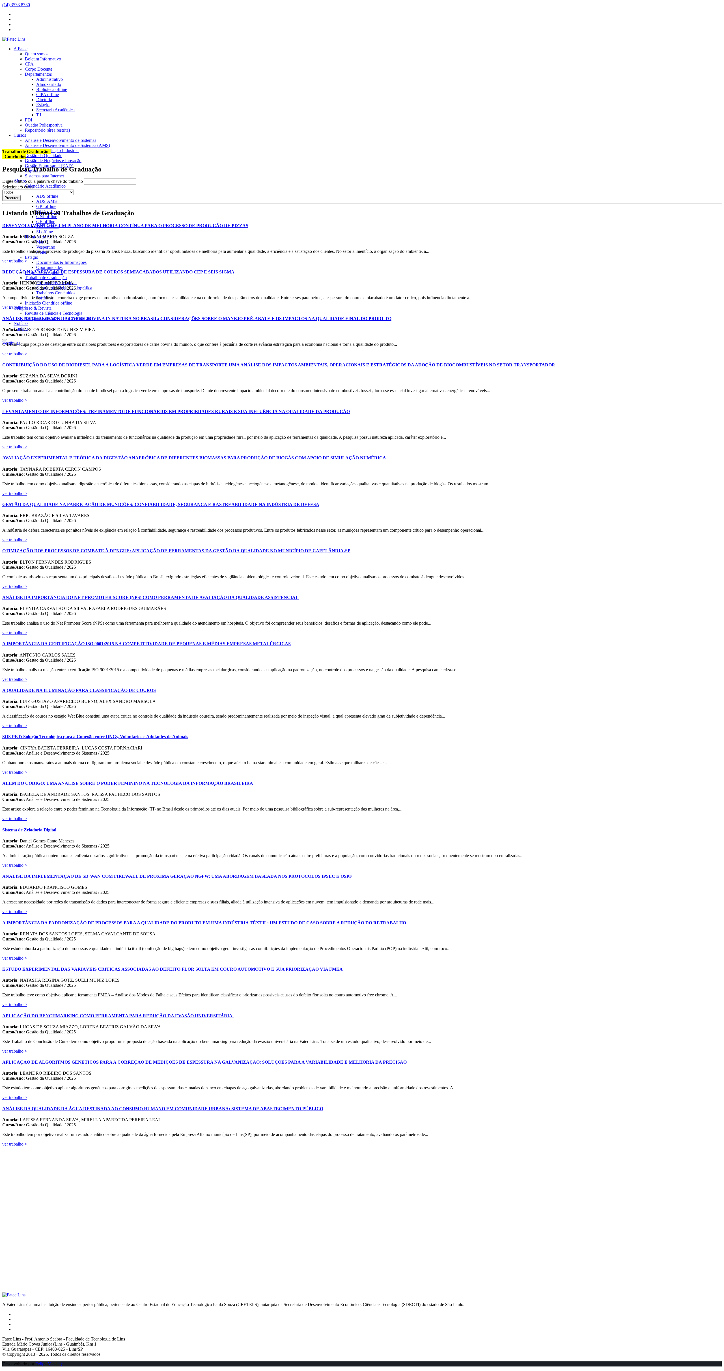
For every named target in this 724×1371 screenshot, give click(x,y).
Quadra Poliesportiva (44, 125)
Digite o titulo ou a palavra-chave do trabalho (42, 181)
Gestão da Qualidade (43, 155)
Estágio (42, 104)
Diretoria (44, 99)
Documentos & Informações (61, 262)
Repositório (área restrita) (47, 130)
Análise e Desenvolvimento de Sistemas (60, 140)
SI (44, 231)
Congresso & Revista (32, 308)
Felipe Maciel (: (49, 1363)
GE (45, 221)
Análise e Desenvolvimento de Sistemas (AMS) (67, 145)
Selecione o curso (18, 186)
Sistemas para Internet (44, 175)
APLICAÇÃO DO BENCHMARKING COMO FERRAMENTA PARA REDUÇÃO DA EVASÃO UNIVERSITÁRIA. (118, 1015)
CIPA (47, 94)
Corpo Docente (38, 69)
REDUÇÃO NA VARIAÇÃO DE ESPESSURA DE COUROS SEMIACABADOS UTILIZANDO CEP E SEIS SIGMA (118, 272)
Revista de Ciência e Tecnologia (53, 313)
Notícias (21, 323)
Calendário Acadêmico (45, 186)
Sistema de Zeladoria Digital (29, 829)
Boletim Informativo (43, 59)
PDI (28, 120)
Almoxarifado (48, 84)
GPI (46, 206)
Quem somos (36, 53)
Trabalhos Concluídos (55, 292)
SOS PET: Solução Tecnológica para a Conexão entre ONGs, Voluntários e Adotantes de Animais (95, 736)
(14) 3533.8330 (16, 4)
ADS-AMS (46, 201)
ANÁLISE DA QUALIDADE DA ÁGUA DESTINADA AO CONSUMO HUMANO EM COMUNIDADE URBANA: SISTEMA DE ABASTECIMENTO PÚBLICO (162, 1108)
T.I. (39, 114)
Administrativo (49, 79)
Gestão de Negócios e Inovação (53, 160)
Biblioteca (51, 89)
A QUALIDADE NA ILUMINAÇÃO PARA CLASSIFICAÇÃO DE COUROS (79, 690)
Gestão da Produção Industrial (52, 150)
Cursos (20, 135)
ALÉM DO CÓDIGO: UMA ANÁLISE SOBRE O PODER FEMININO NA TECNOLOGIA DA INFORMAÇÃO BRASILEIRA (127, 783)
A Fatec (20, 48)
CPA (29, 64)
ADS (47, 196)
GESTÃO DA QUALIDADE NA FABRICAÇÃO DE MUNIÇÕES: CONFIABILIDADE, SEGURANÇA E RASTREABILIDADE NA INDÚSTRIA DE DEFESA (160, 504)
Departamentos (38, 74)
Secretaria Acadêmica (55, 109)
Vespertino (45, 247)
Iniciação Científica (48, 303)
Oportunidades (49, 267)
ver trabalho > (14, 260)
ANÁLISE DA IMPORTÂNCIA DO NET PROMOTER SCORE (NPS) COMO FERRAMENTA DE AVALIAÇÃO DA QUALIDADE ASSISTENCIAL (150, 597)
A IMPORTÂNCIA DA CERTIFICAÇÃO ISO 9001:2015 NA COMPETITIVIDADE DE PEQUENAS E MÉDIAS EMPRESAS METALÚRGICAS (146, 643)
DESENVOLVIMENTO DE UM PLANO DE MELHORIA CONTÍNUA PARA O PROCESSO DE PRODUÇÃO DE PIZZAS (125, 225)
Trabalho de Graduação (46, 277)
